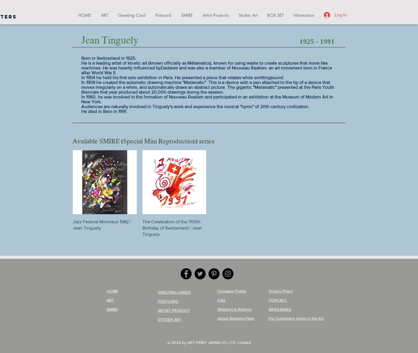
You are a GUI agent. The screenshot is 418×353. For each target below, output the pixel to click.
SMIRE (112, 309)
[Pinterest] (214, 273)
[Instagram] (227, 273)
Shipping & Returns (235, 309)
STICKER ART (169, 319)
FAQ (221, 300)
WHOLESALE (280, 309)
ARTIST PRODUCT (174, 310)
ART (110, 300)
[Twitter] (200, 273)
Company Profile (232, 291)
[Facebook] (186, 273)
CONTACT (278, 300)
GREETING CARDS (174, 292)
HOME (112, 291)
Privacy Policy (281, 291)
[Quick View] (105, 182)
